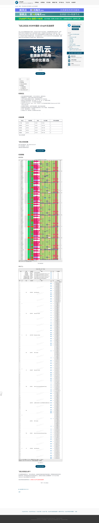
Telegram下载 (71, 34)
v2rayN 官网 (38, 511)
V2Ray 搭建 (71, 41)
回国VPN (77, 49)
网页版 (75, 34)
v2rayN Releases (32, 511)
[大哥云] (69, 64)
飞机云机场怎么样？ (24, 89)
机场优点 (22, 81)
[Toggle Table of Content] (27, 79)
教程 (20, 6)
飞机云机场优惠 (23, 84)
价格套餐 (22, 82)
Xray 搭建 (71, 42)
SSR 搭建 (71, 38)
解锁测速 (24, 86)
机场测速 (22, 85)
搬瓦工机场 (71, 48)
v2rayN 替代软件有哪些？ (69, 511)
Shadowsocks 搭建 (72, 37)
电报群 (78, 34)
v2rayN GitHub (25, 511)
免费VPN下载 (61, 511)
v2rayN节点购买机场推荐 (53, 511)
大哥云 (72, 63)
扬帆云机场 (73, 56)
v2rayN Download (59, 518)
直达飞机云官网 (40, 73)
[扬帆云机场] (69, 56)
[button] (1, 393)
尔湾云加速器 (73, 59)
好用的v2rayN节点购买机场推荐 (37, 479)
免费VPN (70, 49)
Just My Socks (76, 48)
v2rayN (21, 2)
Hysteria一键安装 (72, 44)
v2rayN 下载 (44, 511)
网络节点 (24, 88)
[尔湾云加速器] (69, 60)
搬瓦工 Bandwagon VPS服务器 (74, 45)
